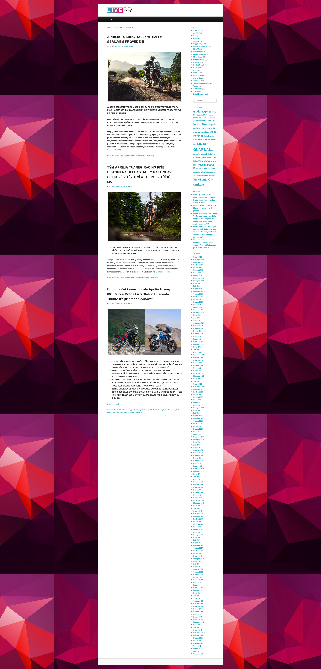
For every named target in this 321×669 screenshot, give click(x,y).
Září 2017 (196, 540)
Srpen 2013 (197, 598)
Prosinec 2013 (198, 587)
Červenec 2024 (199, 323)
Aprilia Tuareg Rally (138, 155)
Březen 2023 (198, 365)
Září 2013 (196, 595)
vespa (204, 172)
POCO (213, 132)
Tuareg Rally (149, 155)
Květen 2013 (198, 606)
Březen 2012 (198, 643)
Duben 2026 (197, 267)
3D (194, 112)
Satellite (211, 153)
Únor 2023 (197, 368)
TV (214, 168)
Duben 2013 (197, 609)
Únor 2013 (197, 614)
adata (199, 111)
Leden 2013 (197, 617)
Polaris (196, 67)
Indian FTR (209, 120)
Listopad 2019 (198, 471)
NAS (210, 128)
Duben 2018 (197, 521)
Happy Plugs (198, 43)
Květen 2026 (198, 265)
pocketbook (205, 131)
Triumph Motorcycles (201, 83)
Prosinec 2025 (198, 278)
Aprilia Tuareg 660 (137, 277)
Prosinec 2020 (198, 437)
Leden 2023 (197, 370)
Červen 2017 (198, 548)
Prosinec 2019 (198, 468)
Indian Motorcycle (200, 46)
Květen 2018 (198, 519)
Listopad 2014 (198, 558)
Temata (208, 158)
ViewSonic (197, 88)
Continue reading (115, 149)
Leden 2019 (197, 497)
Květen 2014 (198, 574)
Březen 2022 (198, 397)
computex (211, 115)
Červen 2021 (198, 421)
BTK (195, 35)
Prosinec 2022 (198, 373)
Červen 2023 (198, 357)
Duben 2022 (197, 394)
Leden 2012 (197, 648)
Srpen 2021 (197, 415)
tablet (204, 157)
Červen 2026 (198, 262)
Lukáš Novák (128, 46)
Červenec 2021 (199, 418)
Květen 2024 (198, 328)
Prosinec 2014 (198, 556)
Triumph (202, 160)
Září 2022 (196, 381)
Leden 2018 (197, 529)
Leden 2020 (197, 466)
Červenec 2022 (199, 386)
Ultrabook (196, 172)
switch (199, 158)
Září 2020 (196, 445)
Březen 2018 (198, 524)
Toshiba (196, 80)
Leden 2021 (197, 434)
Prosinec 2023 (198, 341)
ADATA (196, 30)
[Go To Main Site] (115, 15)
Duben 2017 (197, 553)
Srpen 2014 (197, 566)
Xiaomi (196, 91)
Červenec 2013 (199, 601)
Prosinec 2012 (198, 619)
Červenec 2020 (199, 450)
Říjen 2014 (197, 561)
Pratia (195, 70)
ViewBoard (211, 175)
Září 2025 (196, 286)
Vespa (195, 86)
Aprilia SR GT (202, 115)
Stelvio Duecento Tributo (126, 412)
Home (110, 19)
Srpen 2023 (197, 352)
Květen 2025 (198, 296)
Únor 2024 (197, 336)
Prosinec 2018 (198, 500)
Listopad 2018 (198, 503)
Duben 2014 (197, 577)
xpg (201, 184)
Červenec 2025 (199, 291)
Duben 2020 (197, 458)
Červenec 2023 (199, 355)
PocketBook (198, 65)
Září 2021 (196, 413)
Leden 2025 (197, 307)
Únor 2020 (197, 463)
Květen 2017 (198, 550)
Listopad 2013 (198, 590)
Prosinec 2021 (198, 405)
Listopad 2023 (198, 344)
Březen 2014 (198, 580)
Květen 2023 (198, 360)
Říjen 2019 (197, 474)
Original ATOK (199, 59)
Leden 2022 (197, 402)
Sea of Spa (197, 78)
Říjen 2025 (197, 283)
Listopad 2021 (198, 408)
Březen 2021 (198, 429)
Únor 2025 (197, 304)
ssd (195, 157)
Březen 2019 (198, 492)
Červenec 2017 (199, 545)
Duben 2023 (197, 363)
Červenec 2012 (199, 632)
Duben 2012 (197, 640)
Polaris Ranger (208, 136)
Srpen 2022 (197, 384)
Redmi (195, 154)
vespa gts (212, 172)
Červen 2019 (198, 484)
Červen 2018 (198, 516)
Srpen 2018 (197, 511)
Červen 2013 (198, 603)
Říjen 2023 (197, 347)
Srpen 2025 (197, 288)
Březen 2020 (198, 460)
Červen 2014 (198, 572)
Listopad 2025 (198, 281)
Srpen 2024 (197, 320)
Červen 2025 (198, 294)
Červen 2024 (198, 325)
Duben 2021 (197, 426)
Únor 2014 (197, 582)
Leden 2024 (197, 339)
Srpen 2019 (197, 479)
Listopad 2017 (198, 535)
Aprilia (116, 155)
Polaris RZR (198, 139)
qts (212, 150)
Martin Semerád (199, 54)
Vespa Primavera (200, 175)
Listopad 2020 (198, 439)
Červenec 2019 (199, 482)
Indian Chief (200, 121)
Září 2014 (196, 564)
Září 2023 (196, 349)
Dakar (195, 118)
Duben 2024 (197, 331)
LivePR (196, 49)
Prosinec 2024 (198, 310)
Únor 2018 (197, 527)
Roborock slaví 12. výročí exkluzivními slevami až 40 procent (204, 208)
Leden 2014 (197, 585)
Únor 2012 (197, 646)
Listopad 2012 (198, 622)
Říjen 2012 (197, 625)
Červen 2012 (198, 635)
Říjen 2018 (197, 505)
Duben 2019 (197, 490)
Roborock (197, 75)
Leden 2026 (197, 275)
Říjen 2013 (197, 593)
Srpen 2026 (197, 257)
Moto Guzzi (123, 410)
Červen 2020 (198, 453)
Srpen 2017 (197, 542)
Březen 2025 (198, 302)
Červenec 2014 (199, 569)
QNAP (195, 73)
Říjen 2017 (197, 537)
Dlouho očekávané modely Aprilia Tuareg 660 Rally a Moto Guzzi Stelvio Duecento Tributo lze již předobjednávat (138, 294)
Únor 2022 (197, 400)
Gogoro (196, 41)
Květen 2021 (198, 423)
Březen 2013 (198, 611)
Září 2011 (196, 651)
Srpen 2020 (197, 447)
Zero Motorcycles (200, 94)
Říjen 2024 (197, 315)
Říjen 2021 (197, 410)
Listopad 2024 (198, 312)
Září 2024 (196, 318)
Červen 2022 (198, 389)
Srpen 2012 (197, 630)
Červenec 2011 (199, 654)
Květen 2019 (198, 487)
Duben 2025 (197, 299)
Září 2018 (196, 508)
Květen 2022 (198, 392)
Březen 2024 (198, 333)
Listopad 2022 (198, 376)
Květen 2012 (198, 638)
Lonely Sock (198, 51)
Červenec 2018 (199, 513)
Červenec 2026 (199, 259)
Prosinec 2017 (198, 532)
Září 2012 (196, 627)
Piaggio (196, 62)
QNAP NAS (202, 149)
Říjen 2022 (197, 378)
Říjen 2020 (197, 442)
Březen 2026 (198, 270)
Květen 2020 (198, 455)
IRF (194, 129)
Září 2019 (196, 476)
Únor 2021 (197, 431)
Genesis (196, 38)
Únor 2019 (197, 495)
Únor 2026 (197, 272)
